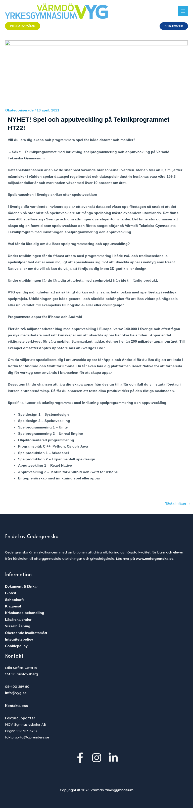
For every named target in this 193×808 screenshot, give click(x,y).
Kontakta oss (16, 706)
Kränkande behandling (24, 613)
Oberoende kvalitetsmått (26, 633)
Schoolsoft (14, 600)
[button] (22, 26)
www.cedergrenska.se (154, 559)
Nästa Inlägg (178, 503)
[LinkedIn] (113, 758)
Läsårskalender (18, 619)
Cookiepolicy (16, 646)
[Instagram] (96, 758)
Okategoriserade (19, 110)
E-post (10, 593)
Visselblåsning (17, 626)
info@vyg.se (16, 693)
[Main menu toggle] (183, 11)
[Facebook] (80, 758)
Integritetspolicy (19, 639)
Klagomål (13, 606)
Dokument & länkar (21, 586)
